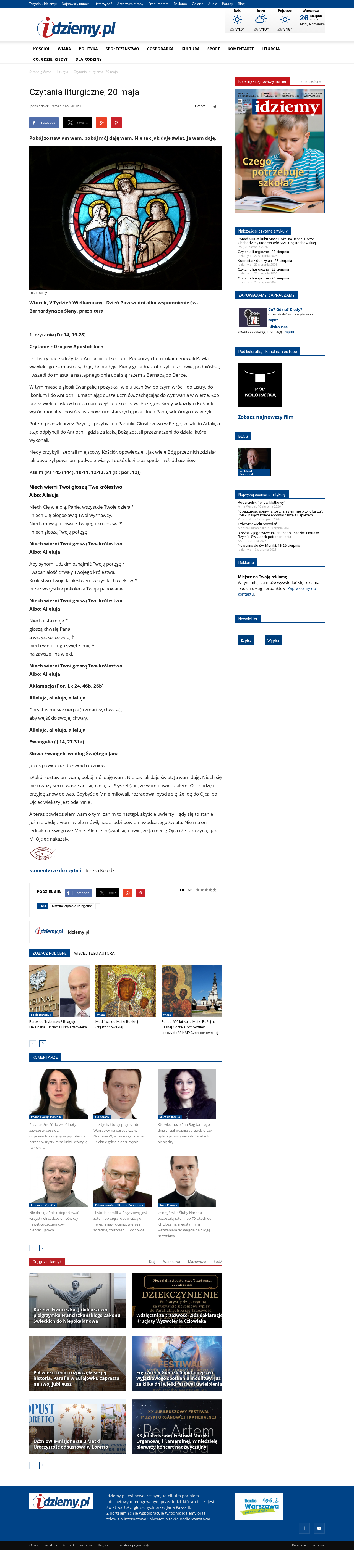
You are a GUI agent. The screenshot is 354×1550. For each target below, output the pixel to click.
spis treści (310, 81)
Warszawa (171, 1261)
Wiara (64, 48)
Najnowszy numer (75, 3)
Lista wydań (103, 3)
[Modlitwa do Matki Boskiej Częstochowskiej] (125, 991)
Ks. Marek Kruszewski (247, 472)
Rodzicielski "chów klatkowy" (261, 502)
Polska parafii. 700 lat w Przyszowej (119, 1205)
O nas (33, 1545)
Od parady (102, 1117)
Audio (212, 3)
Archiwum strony (130, 3)
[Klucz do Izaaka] (187, 1094)
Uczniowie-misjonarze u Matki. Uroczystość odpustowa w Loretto (70, 1444)
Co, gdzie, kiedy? (50, 59)
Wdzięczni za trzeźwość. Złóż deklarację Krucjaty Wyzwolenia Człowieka (179, 1318)
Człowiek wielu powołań (257, 524)
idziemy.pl (79, 932)
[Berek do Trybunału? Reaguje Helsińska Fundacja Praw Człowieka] (59, 991)
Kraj (152, 1261)
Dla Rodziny (89, 59)
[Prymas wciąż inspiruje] (58, 1094)
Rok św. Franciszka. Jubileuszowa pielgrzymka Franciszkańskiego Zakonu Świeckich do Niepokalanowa (77, 1315)
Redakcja (50, 1545)
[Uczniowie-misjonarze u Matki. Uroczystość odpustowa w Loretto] (77, 1426)
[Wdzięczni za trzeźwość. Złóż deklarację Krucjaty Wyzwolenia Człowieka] (180, 1300)
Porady (227, 3)
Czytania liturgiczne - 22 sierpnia (263, 269)
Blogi (242, 3)
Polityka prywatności (135, 1545)
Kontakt (68, 1545)
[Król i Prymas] (187, 1181)
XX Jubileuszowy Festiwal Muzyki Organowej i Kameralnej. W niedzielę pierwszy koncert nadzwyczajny (176, 1441)
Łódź (218, 1261)
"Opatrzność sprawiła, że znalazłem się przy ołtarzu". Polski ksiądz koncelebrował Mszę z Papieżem (280, 513)
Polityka (88, 48)
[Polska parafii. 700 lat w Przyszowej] (122, 1181)
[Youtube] (319, 1528)
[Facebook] (304, 1528)
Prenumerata (158, 3)
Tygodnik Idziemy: (43, 3)
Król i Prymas (168, 1205)
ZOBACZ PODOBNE (50, 953)
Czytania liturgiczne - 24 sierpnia (263, 278)
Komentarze (241, 48)
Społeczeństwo (122, 48)
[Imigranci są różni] (58, 1181)
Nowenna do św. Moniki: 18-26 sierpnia (269, 545)
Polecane (299, 1545)
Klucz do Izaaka (169, 1117)
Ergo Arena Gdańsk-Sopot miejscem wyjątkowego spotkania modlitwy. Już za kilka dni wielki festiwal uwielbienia (179, 1378)
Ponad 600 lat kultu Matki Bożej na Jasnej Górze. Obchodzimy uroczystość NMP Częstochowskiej (190, 1027)
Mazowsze (197, 1261)
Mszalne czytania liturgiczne (72, 906)
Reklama (180, 3)
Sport (213, 48)
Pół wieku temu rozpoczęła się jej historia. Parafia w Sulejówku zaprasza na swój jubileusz (76, 1378)
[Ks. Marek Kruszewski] (254, 467)
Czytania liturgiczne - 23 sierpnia (263, 252)
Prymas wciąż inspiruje (46, 1117)
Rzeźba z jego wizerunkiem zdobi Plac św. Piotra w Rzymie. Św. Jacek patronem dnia (278, 535)
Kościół (41, 48)
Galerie (197, 3)
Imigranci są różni (43, 1205)
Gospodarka (160, 48)
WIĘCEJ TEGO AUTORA (94, 953)
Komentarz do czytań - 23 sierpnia (265, 260)
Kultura (190, 48)
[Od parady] (122, 1094)
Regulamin (106, 1545)
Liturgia (271, 48)
